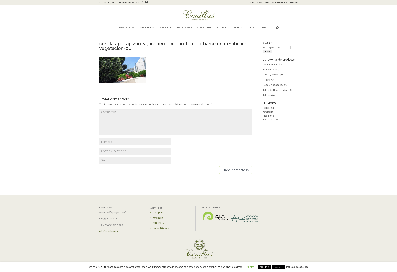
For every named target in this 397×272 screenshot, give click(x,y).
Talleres (221, 28)
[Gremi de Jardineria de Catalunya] (215, 222)
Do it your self (271, 64)
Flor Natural (269, 69)
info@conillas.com (109, 231)
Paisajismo (124, 28)
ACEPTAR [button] (264, 267)
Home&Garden (184, 28)
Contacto (265, 28)
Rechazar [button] (278, 267)
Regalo (267, 79)
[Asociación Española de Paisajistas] (244, 222)
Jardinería (144, 28)
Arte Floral (204, 28)
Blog (252, 28)
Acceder (294, 2)
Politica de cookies (297, 266)
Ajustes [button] (250, 266)
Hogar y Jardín (270, 74)
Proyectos (165, 28)
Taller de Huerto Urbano (276, 90)
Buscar (267, 51)
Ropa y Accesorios (273, 85)
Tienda (238, 28)
